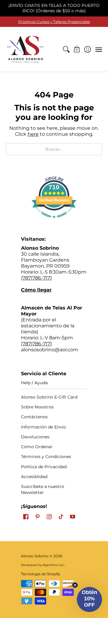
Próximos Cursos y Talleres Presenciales (54, 21)
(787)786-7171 (36, 278)
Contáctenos (34, 416)
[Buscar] (66, 49)
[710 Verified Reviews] (54, 221)
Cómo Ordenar (36, 446)
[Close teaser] (75, 585)
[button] (77, 49)
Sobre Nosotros (37, 407)
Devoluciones (35, 437)
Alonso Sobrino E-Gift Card (49, 397)
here (33, 134)
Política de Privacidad (44, 466)
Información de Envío (43, 427)
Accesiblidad (34, 476)
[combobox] (54, 149)
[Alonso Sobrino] (25, 49)
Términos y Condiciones (46, 456)
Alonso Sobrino (35, 556)
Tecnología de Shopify (40, 574)
